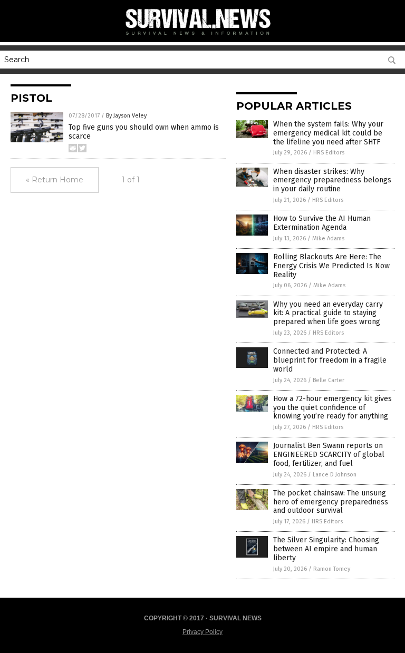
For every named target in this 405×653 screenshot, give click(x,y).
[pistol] (202, 37)
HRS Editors (328, 152)
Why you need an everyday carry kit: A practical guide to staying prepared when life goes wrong (328, 313)
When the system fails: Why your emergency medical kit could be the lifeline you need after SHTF (328, 133)
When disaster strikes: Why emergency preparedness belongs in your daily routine (332, 180)
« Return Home (54, 179)
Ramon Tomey (331, 569)
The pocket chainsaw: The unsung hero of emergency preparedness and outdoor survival (330, 502)
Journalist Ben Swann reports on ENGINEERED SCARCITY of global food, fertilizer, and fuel (328, 454)
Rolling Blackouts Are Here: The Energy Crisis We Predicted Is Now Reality (331, 265)
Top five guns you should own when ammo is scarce (144, 132)
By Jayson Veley (126, 115)
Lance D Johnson (334, 474)
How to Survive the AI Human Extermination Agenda (322, 223)
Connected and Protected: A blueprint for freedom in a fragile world (330, 360)
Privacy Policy (202, 632)
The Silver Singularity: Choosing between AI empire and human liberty (326, 548)
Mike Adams (328, 238)
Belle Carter (328, 380)
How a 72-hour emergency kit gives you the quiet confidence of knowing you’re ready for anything (332, 407)
